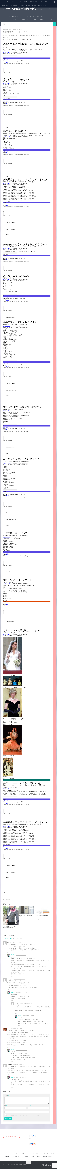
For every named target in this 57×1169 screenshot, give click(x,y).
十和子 (12, 955)
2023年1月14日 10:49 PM (19, 979)
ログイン (50, 5)
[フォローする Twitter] (52, 1165)
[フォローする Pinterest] (46, 1165)
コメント (8, 938)
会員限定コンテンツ (42, 5)
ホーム (3, 1)
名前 (5, 1105)
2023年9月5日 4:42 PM (19, 1064)
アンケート (8, 899)
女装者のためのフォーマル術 (35, 1)
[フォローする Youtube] (49, 1165)
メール (29, 1105)
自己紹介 (34, 5)
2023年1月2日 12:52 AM (16, 942)
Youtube (28, 5)
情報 (4, 24)
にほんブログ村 (32, 1138)
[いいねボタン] (4, 892)
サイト (5, 1109)
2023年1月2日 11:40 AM (21, 955)
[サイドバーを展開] (54, 24)
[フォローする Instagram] (43, 1165)
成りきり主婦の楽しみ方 (12, 1)
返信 (8, 952)
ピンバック (18, 938)
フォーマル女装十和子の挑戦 (19, 8)
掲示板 (22, 5)
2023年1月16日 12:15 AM (26, 1003)
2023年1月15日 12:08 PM (21, 992)
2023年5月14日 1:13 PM (17, 1028)
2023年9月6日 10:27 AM (21, 1077)
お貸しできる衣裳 (23, 1)
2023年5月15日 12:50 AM (21, 1050)
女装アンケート (47, 1)
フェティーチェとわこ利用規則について (10, 5)
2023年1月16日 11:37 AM (28, 1015)
